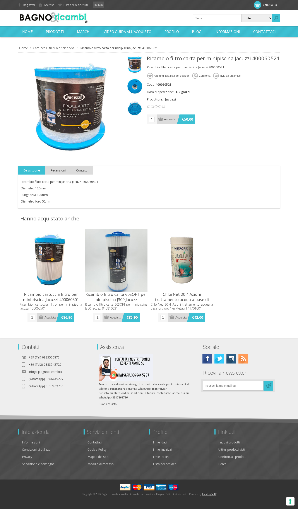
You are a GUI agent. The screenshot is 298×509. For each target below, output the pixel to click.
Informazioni (31, 442)
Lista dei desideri (164, 464)
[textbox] (217, 18)
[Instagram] (231, 359)
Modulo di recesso (100, 464)
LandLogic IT (209, 494)
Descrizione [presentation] (31, 170)
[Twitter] (219, 359)
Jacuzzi (170, 99)
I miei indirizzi (162, 449)
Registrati (29, 5)
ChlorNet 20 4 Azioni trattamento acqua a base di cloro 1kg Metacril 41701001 (182, 299)
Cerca (222, 464)
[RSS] (243, 359)
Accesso (49, 5)
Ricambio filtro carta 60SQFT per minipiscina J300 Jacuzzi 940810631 (116, 299)
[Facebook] (207, 359)
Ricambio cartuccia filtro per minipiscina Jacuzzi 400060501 (51, 297)
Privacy (27, 457)
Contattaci (94, 442)
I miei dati (160, 442)
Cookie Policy (96, 449)
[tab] (31, 170)
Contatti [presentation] (81, 170)
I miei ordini (161, 457)
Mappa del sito (97, 457)
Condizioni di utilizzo (36, 449)
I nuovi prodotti (229, 442)
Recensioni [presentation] (58, 170)
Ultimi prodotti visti (231, 449)
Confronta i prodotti (232, 457)
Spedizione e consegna (38, 464)
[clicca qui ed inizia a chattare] (126, 380)
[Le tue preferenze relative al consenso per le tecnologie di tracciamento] (290, 501)
